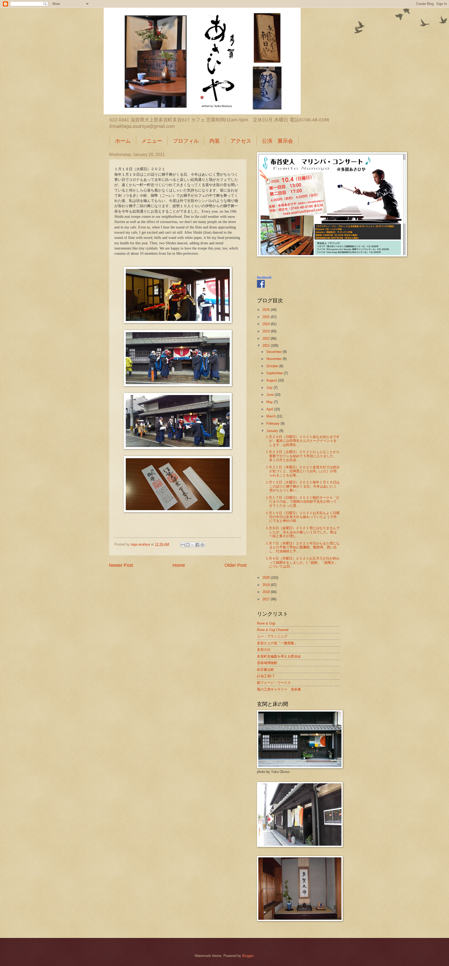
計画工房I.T (266, 676)
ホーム (123, 140)
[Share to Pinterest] (202, 544)
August (272, 380)
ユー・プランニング (272, 636)
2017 (266, 599)
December (274, 352)
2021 (266, 345)
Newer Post (121, 565)
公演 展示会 (277, 140)
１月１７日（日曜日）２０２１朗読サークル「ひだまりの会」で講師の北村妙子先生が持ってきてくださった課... (302, 502)
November (274, 359)
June (270, 395)
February (273, 423)
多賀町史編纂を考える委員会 (279, 656)
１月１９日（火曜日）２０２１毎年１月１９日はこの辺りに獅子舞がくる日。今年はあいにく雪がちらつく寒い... (302, 486)
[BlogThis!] (187, 544)
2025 (266, 317)
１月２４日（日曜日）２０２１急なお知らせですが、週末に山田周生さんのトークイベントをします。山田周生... (302, 441)
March (271, 416)
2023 (266, 331)
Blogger (247, 956)
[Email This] (182, 544)
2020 (266, 578)
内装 (214, 140)
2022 (266, 338)
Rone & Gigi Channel (272, 630)
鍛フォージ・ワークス (274, 683)
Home (179, 565)
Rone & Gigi (266, 623)
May (270, 402)
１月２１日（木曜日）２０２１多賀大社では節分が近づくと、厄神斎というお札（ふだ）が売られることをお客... (302, 471)
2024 (266, 324)
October (272, 366)
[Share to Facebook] (197, 544)
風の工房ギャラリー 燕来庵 (279, 689)
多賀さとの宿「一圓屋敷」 (277, 643)
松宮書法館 (265, 670)
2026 (266, 310)
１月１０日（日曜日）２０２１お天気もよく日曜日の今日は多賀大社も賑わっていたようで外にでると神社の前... (302, 517)
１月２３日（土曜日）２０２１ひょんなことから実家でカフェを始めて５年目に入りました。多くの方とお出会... (302, 456)
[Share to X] (192, 544)
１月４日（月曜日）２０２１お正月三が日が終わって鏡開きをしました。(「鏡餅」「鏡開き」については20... (302, 562)
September (275, 373)
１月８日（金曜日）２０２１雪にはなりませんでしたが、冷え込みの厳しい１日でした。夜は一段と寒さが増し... (302, 532)
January (272, 431)
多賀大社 (263, 650)
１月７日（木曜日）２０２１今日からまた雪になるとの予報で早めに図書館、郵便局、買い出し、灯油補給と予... (302, 547)
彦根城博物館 (267, 663)
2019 (266, 585)
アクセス (240, 140)
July (270, 388)
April (270, 409)
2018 (266, 592)
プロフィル (186, 140)
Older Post (235, 565)
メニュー (151, 140)
